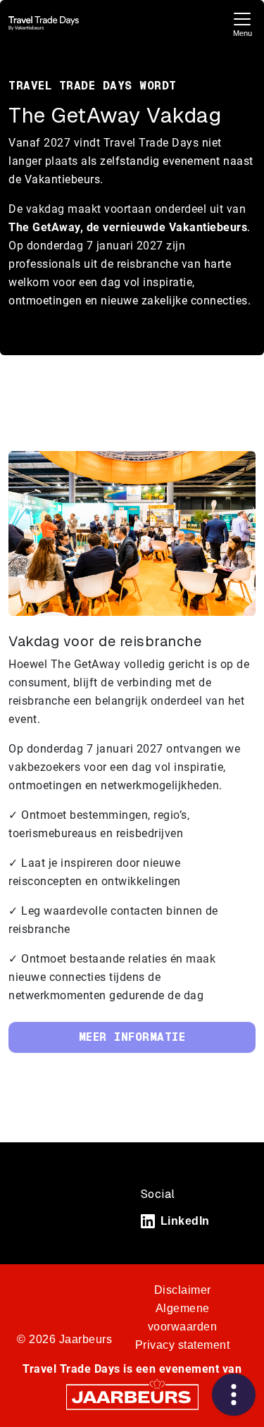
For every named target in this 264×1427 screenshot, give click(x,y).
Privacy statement (182, 1345)
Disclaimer (182, 1290)
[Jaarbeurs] (132, 1396)
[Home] (43, 23)
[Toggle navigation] (242, 22)
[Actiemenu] (234, 1394)
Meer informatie (132, 1037)
